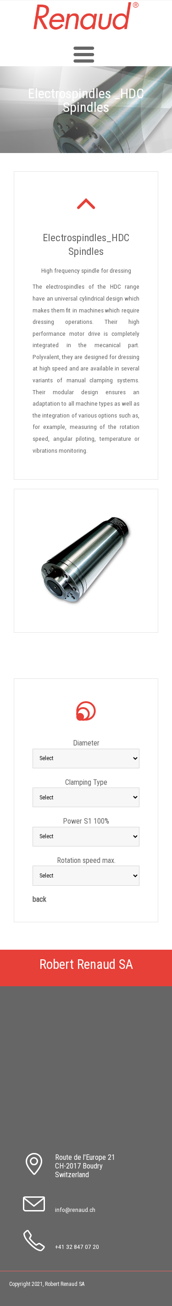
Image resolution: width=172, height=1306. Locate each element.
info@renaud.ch (75, 1209)
